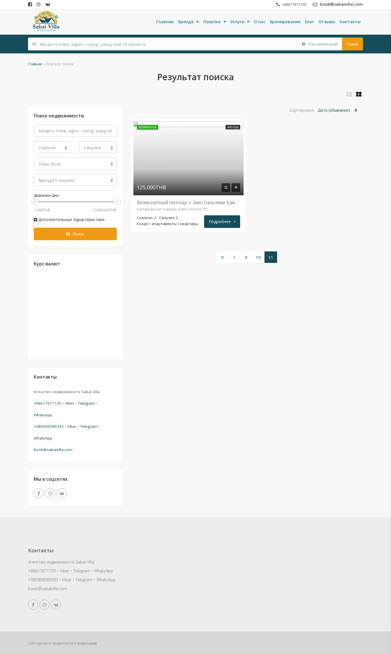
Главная (164, 21)
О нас (259, 21)
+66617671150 (47, 403)
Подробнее (220, 221)
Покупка (212, 21)
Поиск (352, 44)
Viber (69, 403)
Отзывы (327, 21)
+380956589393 (49, 426)
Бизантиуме (87, 643)
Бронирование (285, 21)
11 (270, 257)
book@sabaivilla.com (53, 449)
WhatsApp (43, 414)
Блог (309, 21)
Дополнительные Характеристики (70, 219)
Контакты (350, 21)
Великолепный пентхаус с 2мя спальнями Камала (188, 202)
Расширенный (322, 44)
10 (258, 257)
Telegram (86, 403)
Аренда (185, 21)
